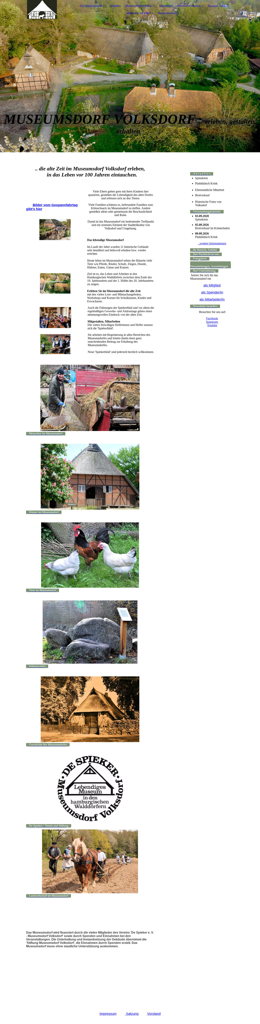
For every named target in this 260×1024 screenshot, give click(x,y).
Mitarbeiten (166, 5)
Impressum (108, 1014)
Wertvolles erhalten (188, 5)
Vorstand (154, 1014)
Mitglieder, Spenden (138, 13)
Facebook (212, 318)
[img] (50, 9)
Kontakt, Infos (216, 5)
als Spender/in (212, 292)
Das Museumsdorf (91, 5)
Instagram (212, 321)
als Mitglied (212, 285)
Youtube (212, 325)
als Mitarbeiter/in (212, 299)
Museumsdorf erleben (138, 5)
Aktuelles (115, 5)
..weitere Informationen (212, 243)
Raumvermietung (168, 13)
